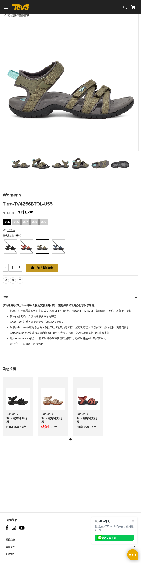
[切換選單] (6, 7)
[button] (70, 439)
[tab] (70, 299)
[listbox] (70, 246)
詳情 (6, 297)
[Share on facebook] (6, 282)
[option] (42, 246)
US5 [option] (7, 221)
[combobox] (18, 15)
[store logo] (22, 7)
